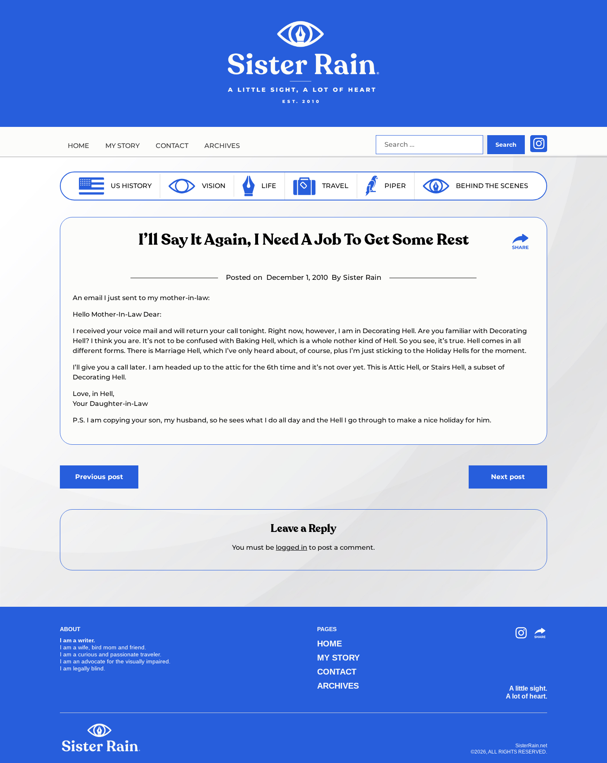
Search (506, 144)
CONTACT (172, 146)
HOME (78, 146)
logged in (291, 547)
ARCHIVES (222, 146)
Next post (508, 477)
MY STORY (122, 146)
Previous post (99, 477)
